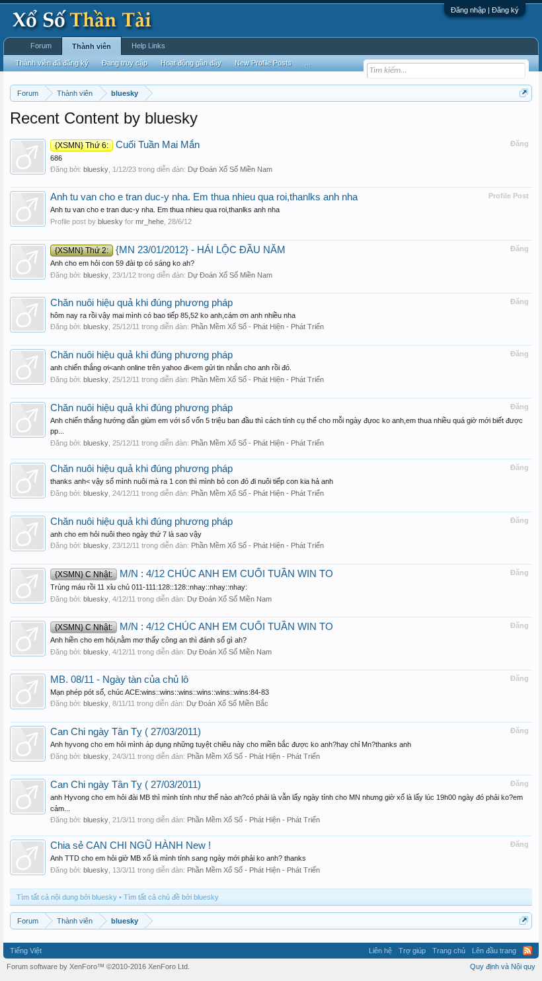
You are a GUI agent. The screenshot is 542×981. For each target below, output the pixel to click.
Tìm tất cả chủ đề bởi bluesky (171, 897)
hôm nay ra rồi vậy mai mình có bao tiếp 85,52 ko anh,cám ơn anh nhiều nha (172, 315)
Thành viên (91, 46)
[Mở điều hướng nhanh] (524, 93)
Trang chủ (448, 951)
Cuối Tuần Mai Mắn (127, 144)
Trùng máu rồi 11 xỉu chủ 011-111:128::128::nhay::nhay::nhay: (148, 587)
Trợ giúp (412, 951)
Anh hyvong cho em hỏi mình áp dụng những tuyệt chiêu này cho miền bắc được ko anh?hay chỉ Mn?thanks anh (230, 744)
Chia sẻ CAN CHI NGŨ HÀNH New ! (130, 845)
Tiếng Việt (26, 951)
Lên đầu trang (494, 951)
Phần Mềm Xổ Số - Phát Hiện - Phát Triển (257, 327)
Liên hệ (380, 951)
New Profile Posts (263, 63)
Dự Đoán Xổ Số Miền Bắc (227, 703)
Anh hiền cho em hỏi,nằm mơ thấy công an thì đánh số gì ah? (148, 640)
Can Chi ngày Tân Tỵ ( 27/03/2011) (125, 731)
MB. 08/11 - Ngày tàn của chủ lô (119, 679)
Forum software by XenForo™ (98, 966)
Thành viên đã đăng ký (52, 63)
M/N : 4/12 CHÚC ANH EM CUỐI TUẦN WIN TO (194, 574)
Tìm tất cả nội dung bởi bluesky (67, 897)
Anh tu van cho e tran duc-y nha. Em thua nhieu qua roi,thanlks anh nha (204, 197)
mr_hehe (150, 221)
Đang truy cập (124, 63)
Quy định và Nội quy (502, 966)
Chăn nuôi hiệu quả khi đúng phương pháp (141, 302)
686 (56, 158)
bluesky (95, 169)
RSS (527, 950)
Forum (41, 46)
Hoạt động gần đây (191, 63)
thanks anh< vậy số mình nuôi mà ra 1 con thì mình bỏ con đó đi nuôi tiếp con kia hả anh (191, 481)
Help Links (148, 46)
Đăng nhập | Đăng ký (485, 10)
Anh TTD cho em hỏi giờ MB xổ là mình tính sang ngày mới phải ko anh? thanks (178, 858)
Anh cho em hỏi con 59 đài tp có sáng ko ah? (122, 263)
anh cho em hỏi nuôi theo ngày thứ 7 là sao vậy (126, 534)
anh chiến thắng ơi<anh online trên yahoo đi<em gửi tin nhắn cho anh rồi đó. (170, 368)
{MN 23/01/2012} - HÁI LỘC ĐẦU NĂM (170, 250)
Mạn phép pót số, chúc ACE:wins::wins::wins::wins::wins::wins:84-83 (159, 692)
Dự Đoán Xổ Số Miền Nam (230, 169)
